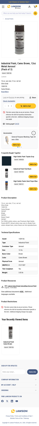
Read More (5, 92)
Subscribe (32, 372)
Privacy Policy (10, 416)
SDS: (20, 286)
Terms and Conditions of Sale (23, 416)
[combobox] (19, 13)
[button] (16, 59)
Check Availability (9, 101)
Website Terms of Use (16, 418)
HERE (22, 292)
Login (5, 97)
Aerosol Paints (9, 19)
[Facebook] (2, 401)
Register (12, 97)
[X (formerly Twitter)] (7, 401)
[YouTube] (17, 401)
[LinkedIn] (12, 401)
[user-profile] (29, 7)
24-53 (17, 124)
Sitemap (26, 418)
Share (34, 98)
